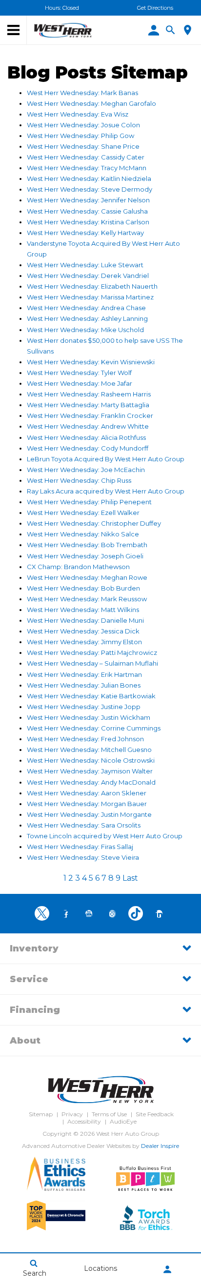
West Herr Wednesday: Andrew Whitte (88, 426)
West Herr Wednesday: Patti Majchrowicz (92, 652)
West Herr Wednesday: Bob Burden (83, 588)
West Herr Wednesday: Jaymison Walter (90, 771)
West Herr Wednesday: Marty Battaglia (88, 405)
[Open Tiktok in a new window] (135, 913)
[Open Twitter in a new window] (42, 913)
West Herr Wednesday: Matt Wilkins (83, 609)
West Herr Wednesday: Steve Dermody (89, 189)
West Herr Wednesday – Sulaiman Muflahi (92, 663)
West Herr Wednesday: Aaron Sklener (86, 793)
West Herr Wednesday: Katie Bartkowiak (91, 696)
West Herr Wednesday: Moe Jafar (79, 383)
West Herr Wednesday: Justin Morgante (89, 814)
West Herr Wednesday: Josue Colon (83, 125)
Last (130, 878)
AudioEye (123, 1121)
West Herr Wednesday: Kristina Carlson (88, 222)
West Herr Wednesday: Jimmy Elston (84, 642)
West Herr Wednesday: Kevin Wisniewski (91, 362)
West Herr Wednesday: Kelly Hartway (85, 233)
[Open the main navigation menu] (13, 30)
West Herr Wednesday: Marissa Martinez (90, 297)
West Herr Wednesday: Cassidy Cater (85, 157)
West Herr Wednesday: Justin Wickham (88, 717)
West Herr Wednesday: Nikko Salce (83, 534)
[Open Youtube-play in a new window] (88, 914)
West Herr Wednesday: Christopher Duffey (94, 523)
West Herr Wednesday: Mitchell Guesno (89, 749)
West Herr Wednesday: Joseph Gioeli (85, 556)
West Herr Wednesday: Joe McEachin (86, 470)
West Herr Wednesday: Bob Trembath (87, 545)
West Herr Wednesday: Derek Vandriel (88, 275)
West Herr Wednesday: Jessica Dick (83, 631)
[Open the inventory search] (170, 30)
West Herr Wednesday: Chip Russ (79, 480)
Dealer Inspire (160, 1145)
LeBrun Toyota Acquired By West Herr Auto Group (105, 459)
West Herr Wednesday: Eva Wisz (77, 114)
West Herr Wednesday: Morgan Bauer (87, 804)
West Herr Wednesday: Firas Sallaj (80, 846)
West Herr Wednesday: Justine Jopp (84, 707)
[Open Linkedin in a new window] (159, 914)
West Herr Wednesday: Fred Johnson (85, 739)
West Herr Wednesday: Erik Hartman (84, 674)
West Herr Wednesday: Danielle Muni (85, 620)
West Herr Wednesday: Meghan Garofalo (91, 103)
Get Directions (155, 7)
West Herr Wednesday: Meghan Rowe (87, 577)
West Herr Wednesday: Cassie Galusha (87, 211)
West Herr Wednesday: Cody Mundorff (87, 448)
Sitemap (41, 1114)
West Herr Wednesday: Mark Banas (82, 93)
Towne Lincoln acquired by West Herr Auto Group (104, 836)
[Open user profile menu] (167, 1269)
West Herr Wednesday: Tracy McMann (86, 168)
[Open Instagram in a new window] (112, 914)
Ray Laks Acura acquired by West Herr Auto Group (105, 491)
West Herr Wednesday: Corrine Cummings (94, 728)
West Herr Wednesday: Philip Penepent (89, 502)
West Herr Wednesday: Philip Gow (80, 135)
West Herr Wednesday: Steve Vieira (83, 857)
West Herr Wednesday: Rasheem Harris (89, 394)
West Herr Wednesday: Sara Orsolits (84, 825)
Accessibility (84, 1121)
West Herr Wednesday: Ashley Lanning (87, 318)
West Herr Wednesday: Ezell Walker (83, 512)
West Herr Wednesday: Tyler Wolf (79, 372)
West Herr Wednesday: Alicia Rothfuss (86, 437)
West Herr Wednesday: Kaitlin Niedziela (89, 178)
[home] (63, 29)
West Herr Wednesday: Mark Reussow (87, 599)
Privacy (72, 1114)
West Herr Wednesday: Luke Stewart (85, 265)
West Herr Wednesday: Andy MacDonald (91, 782)
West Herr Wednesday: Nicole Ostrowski (91, 760)
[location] (187, 30)
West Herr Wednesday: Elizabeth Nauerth (92, 286)
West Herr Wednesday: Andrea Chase (86, 308)
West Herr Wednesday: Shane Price (83, 146)
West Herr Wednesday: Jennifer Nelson (88, 200)
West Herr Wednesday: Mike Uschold (85, 330)
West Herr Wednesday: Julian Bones (84, 685)
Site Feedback (155, 1114)
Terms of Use (109, 1114)
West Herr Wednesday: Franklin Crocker (90, 415)
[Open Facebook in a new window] (65, 914)
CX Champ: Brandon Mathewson (78, 567)
